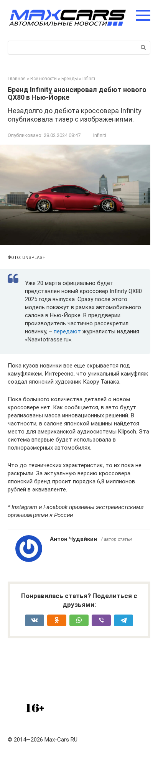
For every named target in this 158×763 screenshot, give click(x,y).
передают (68, 331)
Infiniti (99, 135)
